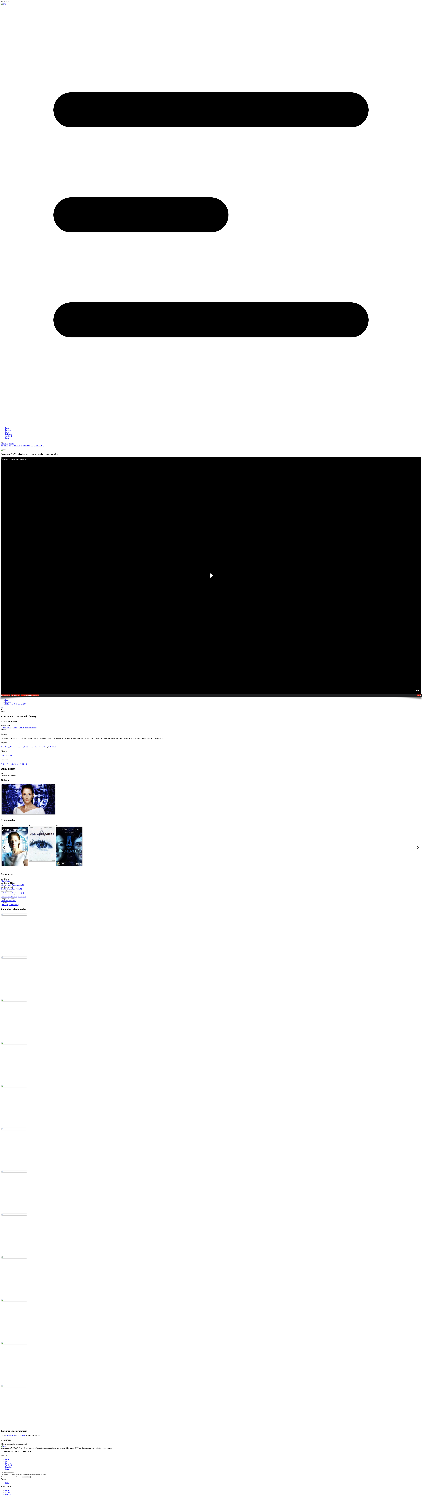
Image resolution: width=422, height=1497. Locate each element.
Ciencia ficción (6, 728)
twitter (7, 1490)
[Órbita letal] (14, 1171)
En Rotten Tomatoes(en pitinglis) (12, 893)
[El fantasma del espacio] (14, 1385)
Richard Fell (5, 764)
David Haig (43, 747)
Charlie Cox (14, 747)
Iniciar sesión (20, 1435)
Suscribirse (26, 1477)
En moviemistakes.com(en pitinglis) (13, 897)
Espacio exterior (30, 728)
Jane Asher (33, 747)
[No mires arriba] (14, 1300)
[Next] (417, 847)
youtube (8, 1492)
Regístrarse (10, 444)
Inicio (7, 700)
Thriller (21, 728)
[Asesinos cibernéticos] (14, 1342)
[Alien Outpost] (14, 914)
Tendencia (8, 1465)
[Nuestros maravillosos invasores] (14, 1257)
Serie (7, 1461)
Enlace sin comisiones (8, 901)
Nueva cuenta (10, 1435)
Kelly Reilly (24, 747)
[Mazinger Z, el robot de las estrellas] (14, 1128)
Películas (8, 702)
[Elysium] (14, 957)
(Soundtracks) (14, 905)
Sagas (7, 1469)
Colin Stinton (52, 747)
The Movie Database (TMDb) (11, 889)
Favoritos (8, 1467)
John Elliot (14, 764)
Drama (15, 728)
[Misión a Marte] (14, 1214)
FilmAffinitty (5, 881)
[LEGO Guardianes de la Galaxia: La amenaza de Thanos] (14, 1000)
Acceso (3, 444)
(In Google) (5, 905)
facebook (8, 1494)
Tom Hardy (5, 747)
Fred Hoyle (23, 764)
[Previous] (4, 847)
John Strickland (6, 755)
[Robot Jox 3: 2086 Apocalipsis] (14, 1043)
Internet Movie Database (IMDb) (12, 885)
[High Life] (14, 1085)
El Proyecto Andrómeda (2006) (16, 704)
